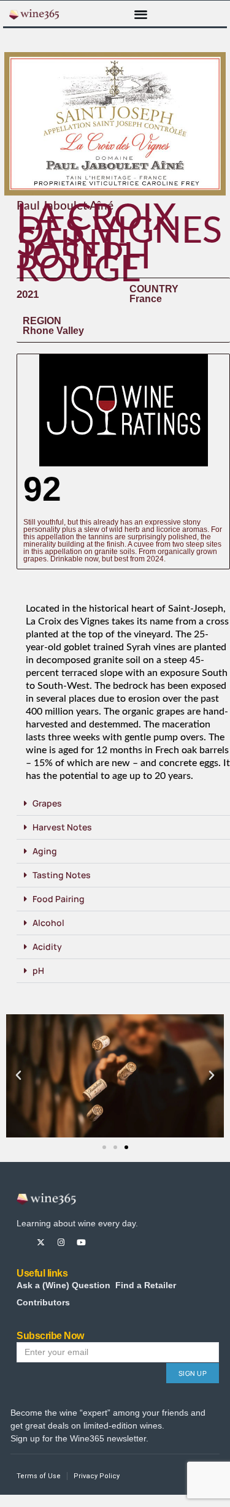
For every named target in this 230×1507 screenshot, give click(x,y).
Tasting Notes (62, 875)
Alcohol (48, 922)
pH (38, 970)
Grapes (47, 803)
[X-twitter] (41, 1243)
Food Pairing (59, 899)
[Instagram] (61, 1243)
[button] (140, 14)
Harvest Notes (62, 827)
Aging (45, 851)
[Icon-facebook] (21, 1243)
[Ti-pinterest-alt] (101, 1243)
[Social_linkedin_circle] (122, 1243)
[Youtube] (81, 1243)
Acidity (47, 946)
